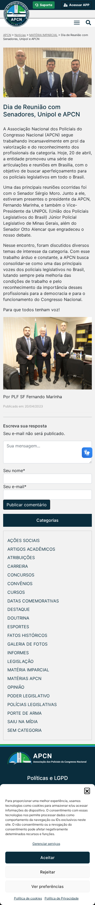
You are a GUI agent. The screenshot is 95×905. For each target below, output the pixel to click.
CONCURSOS (20, 574)
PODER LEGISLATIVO (28, 695)
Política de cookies (28, 898)
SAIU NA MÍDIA (22, 721)
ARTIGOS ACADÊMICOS (31, 549)
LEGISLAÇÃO (20, 661)
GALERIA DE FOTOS (27, 644)
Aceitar (47, 857)
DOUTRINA (18, 618)
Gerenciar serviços (46, 844)
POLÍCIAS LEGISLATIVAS (32, 704)
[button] (87, 790)
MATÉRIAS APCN (24, 678)
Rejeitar (47, 872)
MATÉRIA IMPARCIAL (28, 669)
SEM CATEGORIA (24, 730)
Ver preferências (47, 886)
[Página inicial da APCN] (47, 760)
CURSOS (16, 592)
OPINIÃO (15, 687)
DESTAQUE (18, 609)
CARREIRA (17, 566)
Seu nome (13, 470)
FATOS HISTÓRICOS (27, 635)
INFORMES (18, 652)
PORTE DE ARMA (24, 713)
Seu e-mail (13, 486)
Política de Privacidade (62, 898)
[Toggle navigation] (76, 22)
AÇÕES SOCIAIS (23, 540)
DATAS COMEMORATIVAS (33, 601)
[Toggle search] (88, 23)
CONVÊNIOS (19, 583)
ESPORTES (18, 626)
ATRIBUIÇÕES (21, 557)
